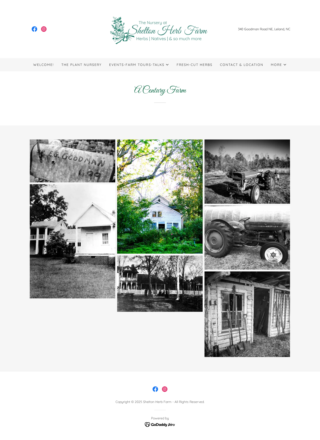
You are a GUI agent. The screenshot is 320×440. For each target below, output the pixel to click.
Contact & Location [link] (241, 65)
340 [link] (240, 29)
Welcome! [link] (43, 65)
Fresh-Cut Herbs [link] (194, 65)
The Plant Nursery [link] (81, 65)
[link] (34, 29)
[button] (139, 65)
